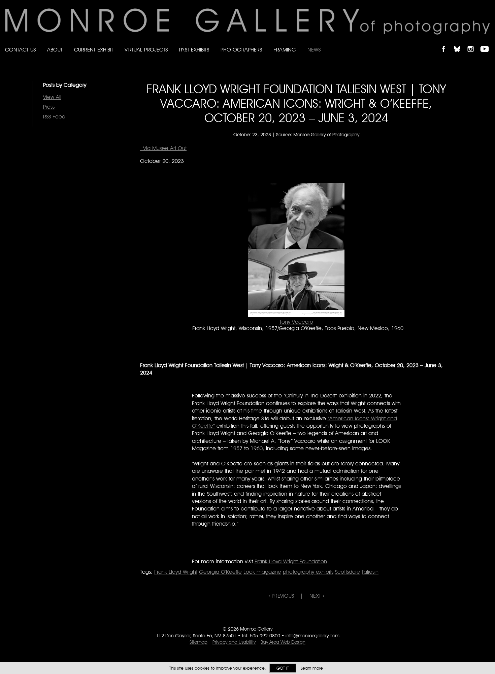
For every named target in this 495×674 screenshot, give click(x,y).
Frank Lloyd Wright (175, 572)
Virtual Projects (146, 49)
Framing (284, 49)
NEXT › (316, 596)
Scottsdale (347, 572)
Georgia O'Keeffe (220, 572)
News (314, 49)
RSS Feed (54, 116)
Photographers (241, 49)
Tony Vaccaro (296, 322)
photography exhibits (308, 572)
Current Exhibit (93, 49)
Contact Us (20, 49)
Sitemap (198, 642)
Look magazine (262, 572)
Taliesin (370, 572)
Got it (282, 668)
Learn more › (313, 668)
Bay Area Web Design (283, 642)
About (55, 49)
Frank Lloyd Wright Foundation (291, 561)
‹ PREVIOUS (281, 596)
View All (52, 97)
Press (49, 107)
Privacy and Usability (234, 642)
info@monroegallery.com (312, 635)
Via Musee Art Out (163, 148)
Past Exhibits (194, 49)
